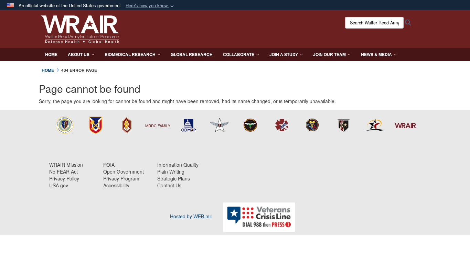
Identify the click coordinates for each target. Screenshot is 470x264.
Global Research (192, 54)
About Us (78, 54)
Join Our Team (329, 54)
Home (51, 54)
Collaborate (238, 54)
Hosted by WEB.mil (191, 216)
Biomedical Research (130, 54)
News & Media (376, 54)
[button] (150, 5)
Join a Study (283, 54)
